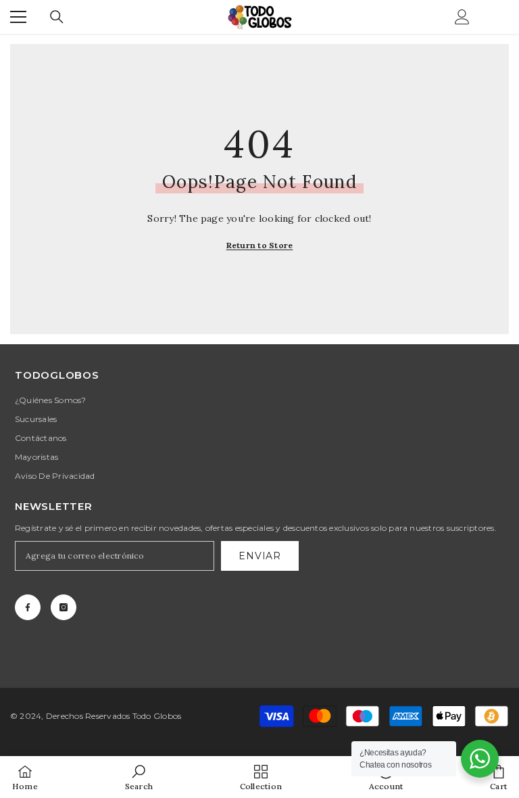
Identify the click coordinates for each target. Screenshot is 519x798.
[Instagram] (63, 607)
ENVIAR (259, 556)
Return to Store (259, 245)
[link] (139, 777)
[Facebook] (28, 607)
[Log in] (462, 16)
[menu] (18, 17)
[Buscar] (57, 17)
